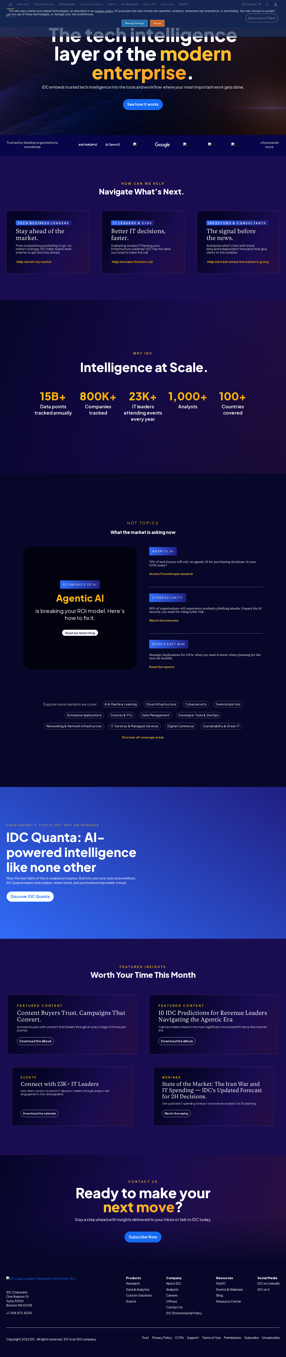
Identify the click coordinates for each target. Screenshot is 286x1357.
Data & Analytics (138, 1289)
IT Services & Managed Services (135, 726)
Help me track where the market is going (238, 262)
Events (131, 1301)
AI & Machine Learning (120, 704)
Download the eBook (35, 1041)
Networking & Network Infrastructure (74, 726)
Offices (171, 1301)
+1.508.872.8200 (19, 1313)
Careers (172, 1295)
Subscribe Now (143, 1236)
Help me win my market (34, 262)
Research (133, 1283)
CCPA (179, 1338)
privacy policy (104, 11)
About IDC (173, 1283)
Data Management (156, 715)
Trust (145, 1338)
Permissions (232, 1338)
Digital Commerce (180, 726)
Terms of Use (211, 1338)
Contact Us (174, 1307)
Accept (157, 23)
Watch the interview (164, 620)
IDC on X (263, 1289)
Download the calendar (39, 1113)
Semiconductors (228, 704)
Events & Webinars (229, 1289)
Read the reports (161, 667)
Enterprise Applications (84, 715)
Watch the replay (176, 1113)
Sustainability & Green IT (221, 726)
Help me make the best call (132, 262)
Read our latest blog (80, 633)
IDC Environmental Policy (184, 1313)
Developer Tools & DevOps (198, 715)
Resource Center (228, 1301)
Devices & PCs (121, 715)
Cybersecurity (196, 704)
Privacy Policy (162, 1338)
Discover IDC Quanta (30, 896)
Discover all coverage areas (143, 737)
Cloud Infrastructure (161, 704)
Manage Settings (134, 23)
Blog (219, 1295)
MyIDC (221, 1283)
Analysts (172, 1289)
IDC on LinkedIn (268, 1283)
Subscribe (251, 1338)
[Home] (41, 1278)
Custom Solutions (139, 1295)
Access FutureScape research (171, 573)
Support (193, 1338)
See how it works (143, 104)
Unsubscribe (271, 1338)
